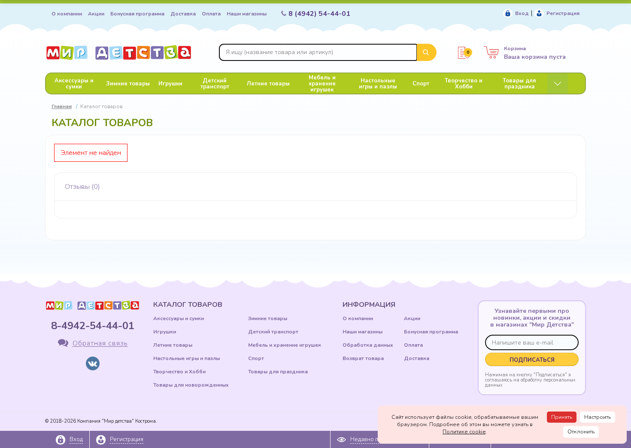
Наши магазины (247, 13)
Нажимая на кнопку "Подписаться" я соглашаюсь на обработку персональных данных (530, 380)
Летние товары (268, 84)
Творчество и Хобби (463, 84)
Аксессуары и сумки (74, 84)
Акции (96, 13)
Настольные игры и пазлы (378, 84)
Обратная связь (100, 343)
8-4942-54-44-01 (92, 326)
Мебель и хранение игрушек (322, 84)
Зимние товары (128, 84)
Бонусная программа (137, 13)
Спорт (421, 84)
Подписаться (532, 360)
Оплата (211, 13)
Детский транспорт (214, 84)
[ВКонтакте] (93, 363)
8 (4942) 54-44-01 (319, 13)
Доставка (183, 13)
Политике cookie (464, 432)
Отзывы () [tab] (82, 186)
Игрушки (170, 84)
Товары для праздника (519, 84)
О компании (67, 13)
